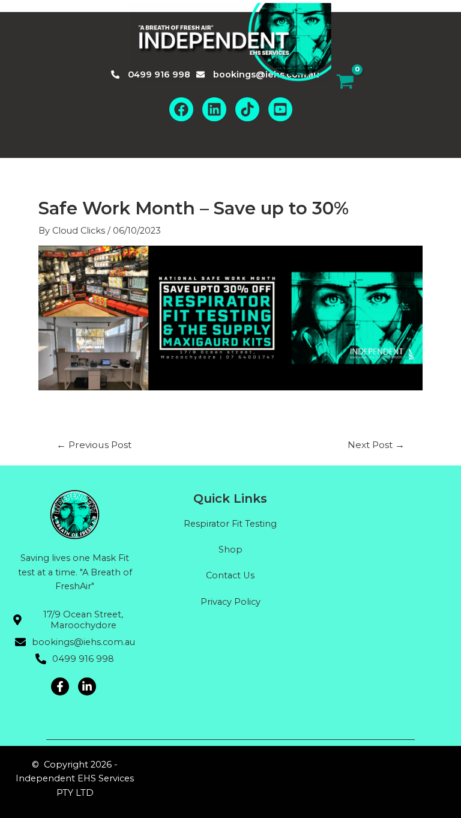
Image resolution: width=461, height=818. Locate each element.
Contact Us (230, 575)
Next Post (376, 445)
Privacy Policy (230, 601)
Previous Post (93, 445)
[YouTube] (280, 109)
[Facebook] (181, 109)
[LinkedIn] (214, 109)
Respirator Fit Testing (230, 523)
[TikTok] (247, 109)
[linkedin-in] (88, 686)
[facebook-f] (61, 686)
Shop (230, 549)
